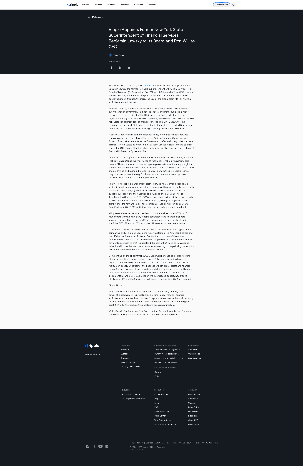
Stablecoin (125, 358)
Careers (191, 403)
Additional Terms (162, 443)
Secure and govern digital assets (168, 358)
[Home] (72, 4)
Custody (124, 354)
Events (157, 403)
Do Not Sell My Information (166, 424)
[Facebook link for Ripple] (87, 446)
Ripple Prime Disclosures (182, 443)
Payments (125, 349)
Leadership (193, 411)
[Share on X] (120, 68)
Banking (157, 372)
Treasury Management (130, 367)
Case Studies (194, 354)
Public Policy (193, 407)
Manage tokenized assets (165, 362)
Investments (193, 424)
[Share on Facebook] (111, 68)
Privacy (140, 443)
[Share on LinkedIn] (129, 68)
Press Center (160, 416)
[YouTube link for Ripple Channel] (100, 446)
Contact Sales (221, 5)
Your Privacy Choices (163, 420)
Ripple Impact (194, 416)
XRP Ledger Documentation (133, 399)
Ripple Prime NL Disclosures (206, 443)
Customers (193, 349)
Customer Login (195, 358)
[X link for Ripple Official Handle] (94, 446)
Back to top (91, 355)
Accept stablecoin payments (167, 349)
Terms (132, 443)
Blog (156, 399)
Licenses (149, 443)
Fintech (157, 376)
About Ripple (194, 394)
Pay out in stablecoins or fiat (166, 354)
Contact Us (193, 399)
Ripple (148, 85)
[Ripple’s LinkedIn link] (107, 446)
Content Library (161, 394)
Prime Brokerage (128, 362)
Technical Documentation (132, 394)
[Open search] (233, 4)
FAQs (156, 407)
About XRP (193, 420)
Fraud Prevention (161, 411)
